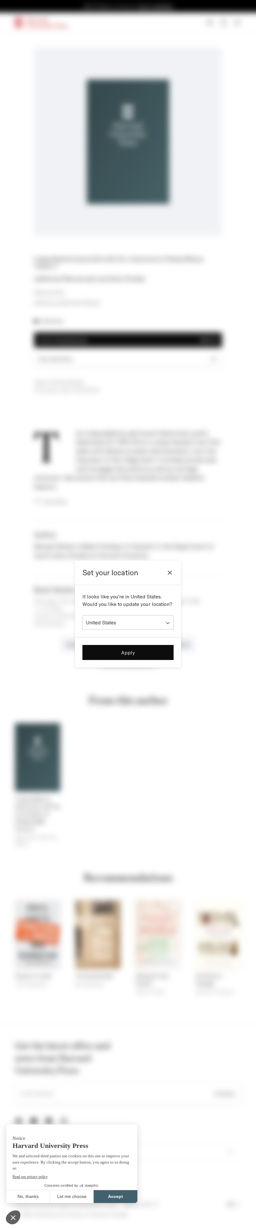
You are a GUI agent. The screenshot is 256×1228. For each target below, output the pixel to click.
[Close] (170, 572)
